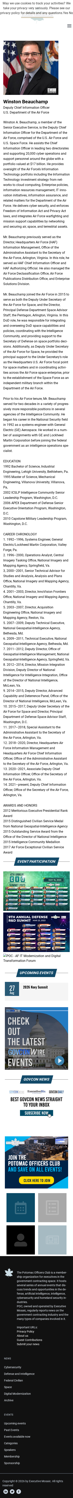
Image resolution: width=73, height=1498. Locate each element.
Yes (65, 13)
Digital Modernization (17, 1393)
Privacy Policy (25, 1331)
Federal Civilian (13, 1380)
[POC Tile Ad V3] (36, 1162)
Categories (11, 1443)
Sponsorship (12, 1463)
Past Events (11, 1430)
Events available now (17, 1436)
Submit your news (28, 1344)
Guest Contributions (29, 1340)
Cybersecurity (12, 1367)
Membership (12, 1456)
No (71, 13)
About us (22, 1335)
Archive (8, 1400)
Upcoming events (15, 1423)
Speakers (10, 1449)
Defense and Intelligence (19, 1373)
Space (8, 1387)
